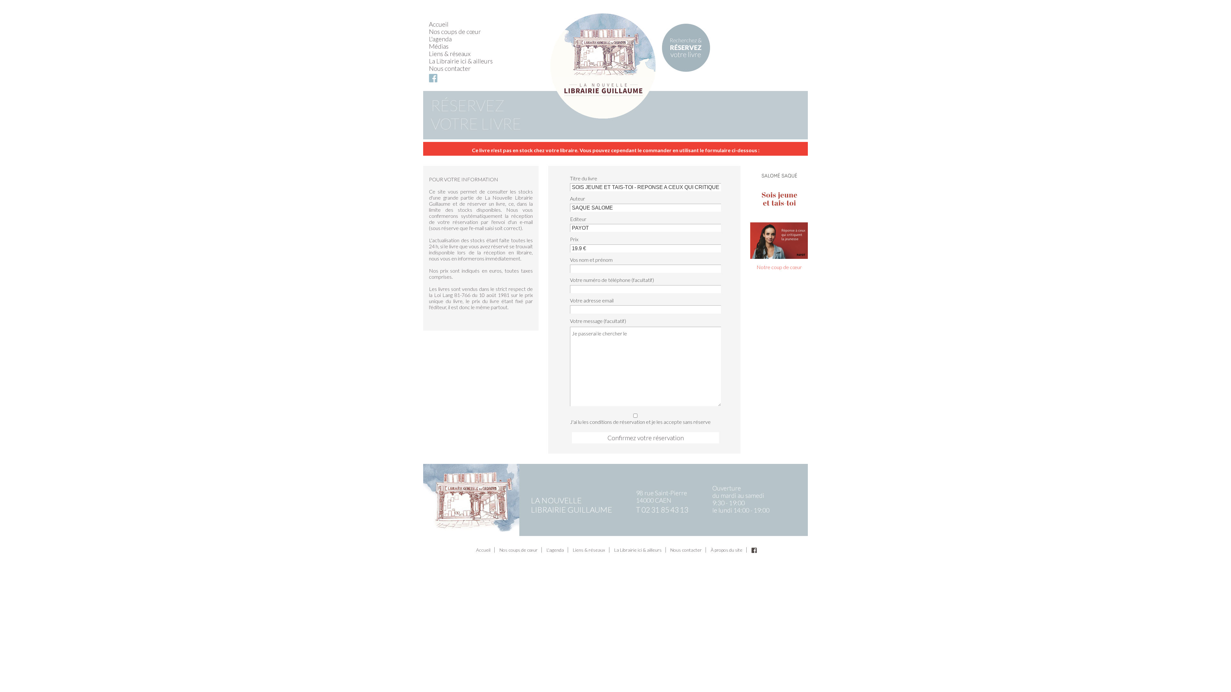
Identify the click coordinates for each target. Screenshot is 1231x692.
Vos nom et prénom (591, 260)
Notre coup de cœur (779, 267)
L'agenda (440, 39)
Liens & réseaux (450, 53)
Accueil (438, 24)
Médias (438, 46)
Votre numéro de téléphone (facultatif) (612, 280)
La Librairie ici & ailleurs (461, 61)
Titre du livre (583, 178)
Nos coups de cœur (455, 31)
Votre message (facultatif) (598, 321)
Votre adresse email (592, 300)
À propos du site (726, 550)
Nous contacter (450, 68)
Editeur (578, 219)
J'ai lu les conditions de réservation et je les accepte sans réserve (640, 421)
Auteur (577, 198)
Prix (574, 239)
